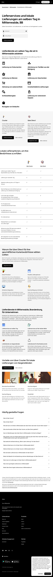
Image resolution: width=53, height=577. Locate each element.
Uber (3, 2)
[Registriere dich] (29, 116)
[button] (26, 31)
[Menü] (51, 2)
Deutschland (5, 7)
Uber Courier (29, 166)
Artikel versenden (8, 40)
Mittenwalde (13, 7)
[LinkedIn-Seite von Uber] (2, 550)
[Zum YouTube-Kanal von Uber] (5, 550)
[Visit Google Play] (6, 561)
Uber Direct (43, 166)
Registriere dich (45, 2)
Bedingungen (10, 482)
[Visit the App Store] (15, 561)
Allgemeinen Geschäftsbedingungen (9, 487)
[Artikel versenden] (3, 116)
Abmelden (40, 573)
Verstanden (47, 573)
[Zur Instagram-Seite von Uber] (9, 550)
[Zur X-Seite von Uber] (12, 550)
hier (48, 568)
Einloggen (38, 2)
